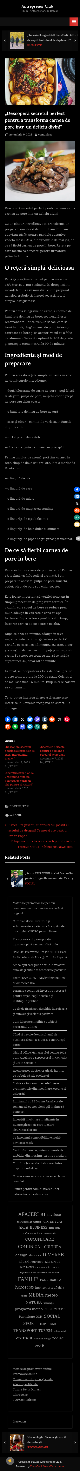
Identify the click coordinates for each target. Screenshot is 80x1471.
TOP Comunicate (24, 1400)
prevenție (48, 1302)
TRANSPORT (25, 1330)
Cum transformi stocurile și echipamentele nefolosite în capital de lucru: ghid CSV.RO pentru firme (38, 926)
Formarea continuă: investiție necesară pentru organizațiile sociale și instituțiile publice (39, 995)
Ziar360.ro (20, 1394)
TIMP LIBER (47, 1324)
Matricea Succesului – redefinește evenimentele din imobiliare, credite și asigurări (39, 1088)
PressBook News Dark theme (47, 1466)
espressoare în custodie (47, 1267)
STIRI (25, 806)
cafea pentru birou (33, 1233)
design (21, 1255)
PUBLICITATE (54, 1309)
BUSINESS (38, 1227)
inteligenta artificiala (49, 1287)
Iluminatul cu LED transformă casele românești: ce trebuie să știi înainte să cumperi (38, 1106)
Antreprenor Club (37, 6)
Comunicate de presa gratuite (33, 1379)
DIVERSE (15, 806)
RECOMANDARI (36, 1447)
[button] (8, 719)
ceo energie (50, 1233)
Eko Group (52, 1262)
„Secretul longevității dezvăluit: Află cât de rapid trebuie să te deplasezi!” (52, 37)
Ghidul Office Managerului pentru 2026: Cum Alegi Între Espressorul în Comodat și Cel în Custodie (40, 1057)
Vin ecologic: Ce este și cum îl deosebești (45, 1439)
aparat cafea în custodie (29, 1221)
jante (24, 1295)
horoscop (24, 1287)
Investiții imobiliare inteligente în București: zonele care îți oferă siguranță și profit (36, 1124)
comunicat (45, 134)
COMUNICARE (39, 1239)
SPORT (30, 1323)
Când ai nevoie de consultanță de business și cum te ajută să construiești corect (39, 1039)
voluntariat (60, 1331)
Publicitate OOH (31, 1316)
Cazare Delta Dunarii (27, 1389)
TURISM (45, 1330)
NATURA (34, 1302)
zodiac (58, 1338)
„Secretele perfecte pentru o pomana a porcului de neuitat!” (53, 750)
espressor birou (28, 1272)
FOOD (44, 1280)
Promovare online (25, 1374)
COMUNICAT (30, 1246)
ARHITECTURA (52, 1221)
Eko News (27, 1267)
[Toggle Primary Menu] (74, 21)
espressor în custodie (48, 1272)
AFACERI (28, 1214)
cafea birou (54, 1227)
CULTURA (52, 1246)
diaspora (35, 1255)
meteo (51, 1295)
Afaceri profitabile (25, 1384)
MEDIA (36, 1295)
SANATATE (33, 45)
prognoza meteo (29, 1308)
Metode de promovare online (32, 1369)
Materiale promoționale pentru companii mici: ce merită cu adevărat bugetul (38, 908)
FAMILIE (18, 815)
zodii (39, 1346)
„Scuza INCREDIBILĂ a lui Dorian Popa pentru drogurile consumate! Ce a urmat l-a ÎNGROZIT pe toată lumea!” (50, 876)
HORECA (55, 1280)
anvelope (54, 1214)
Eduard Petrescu (31, 1262)
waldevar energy (42, 1338)
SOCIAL (30, 883)
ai (11, 815)
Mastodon (19, 1421)
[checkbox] (10, 1461)
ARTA (23, 1227)
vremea (24, 1338)
